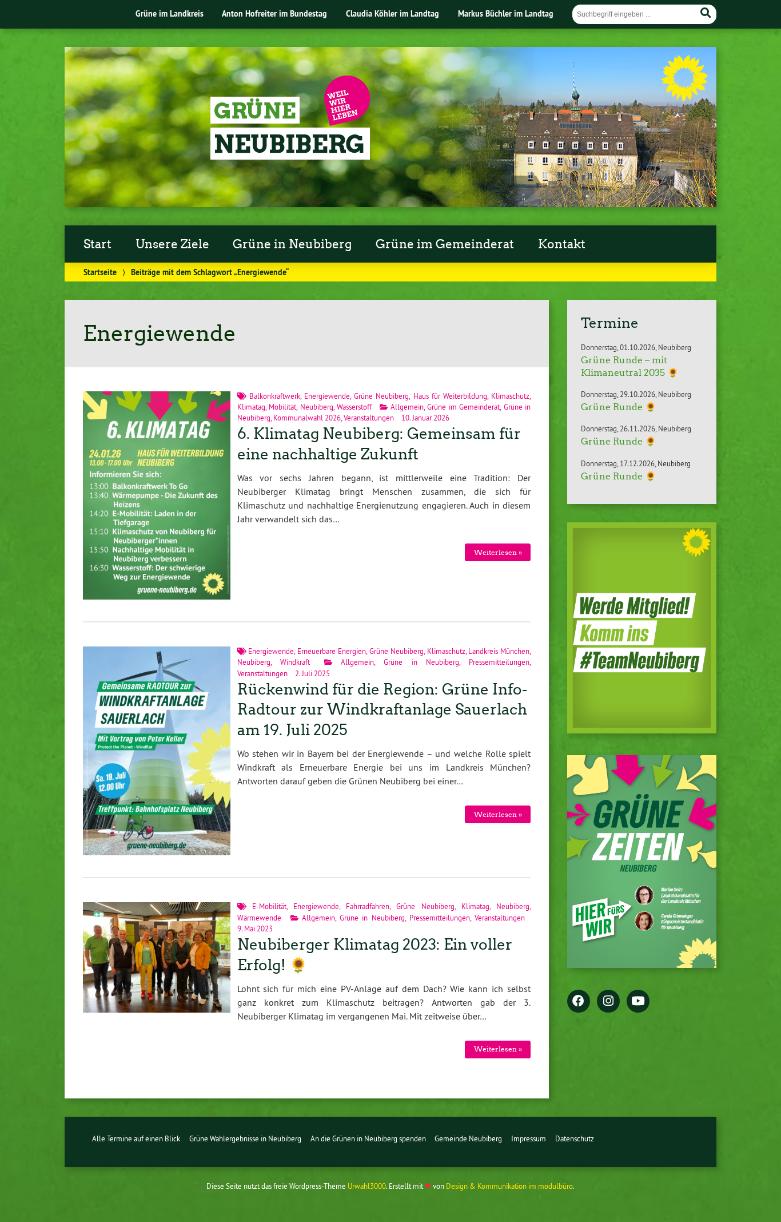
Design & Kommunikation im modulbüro (509, 1186)
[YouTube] (638, 1001)
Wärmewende (259, 917)
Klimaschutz (510, 395)
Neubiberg (316, 406)
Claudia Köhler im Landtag (392, 13)
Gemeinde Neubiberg (468, 1138)
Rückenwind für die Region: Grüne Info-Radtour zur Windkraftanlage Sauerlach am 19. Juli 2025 (382, 710)
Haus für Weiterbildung (450, 395)
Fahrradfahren (367, 906)
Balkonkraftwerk (274, 395)
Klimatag (251, 406)
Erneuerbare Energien (331, 651)
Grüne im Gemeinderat (445, 244)
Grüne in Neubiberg (292, 244)
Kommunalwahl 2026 (307, 417)
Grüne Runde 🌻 (618, 407)
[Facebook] (578, 1001)
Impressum (528, 1138)
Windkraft (295, 661)
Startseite (100, 272)
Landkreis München (498, 651)
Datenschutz (574, 1138)
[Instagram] (608, 1001)
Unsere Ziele (172, 244)
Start (97, 244)
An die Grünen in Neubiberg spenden (368, 1138)
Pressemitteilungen (499, 661)
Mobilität (282, 406)
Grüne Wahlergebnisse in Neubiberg (245, 1138)
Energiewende (327, 395)
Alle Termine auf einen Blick (136, 1138)
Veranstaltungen (369, 417)
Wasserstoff (354, 406)
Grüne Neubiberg (381, 395)
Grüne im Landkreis (170, 13)
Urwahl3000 (367, 1186)
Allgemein (407, 406)
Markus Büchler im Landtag (505, 13)
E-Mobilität (269, 906)
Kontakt (561, 244)
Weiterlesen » (498, 552)
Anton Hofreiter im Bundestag (274, 13)
